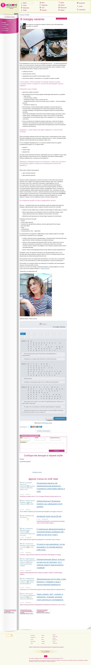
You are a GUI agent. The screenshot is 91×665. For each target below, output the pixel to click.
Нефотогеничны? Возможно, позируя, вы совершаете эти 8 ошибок (49, 504)
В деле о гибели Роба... (9, 612)
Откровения (5, 28)
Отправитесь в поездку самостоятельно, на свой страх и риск (40, 359)
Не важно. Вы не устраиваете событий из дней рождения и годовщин (42, 406)
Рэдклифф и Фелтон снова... (26, 613)
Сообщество (33, 637)
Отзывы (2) (27, 509)
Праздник (44, 10)
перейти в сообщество (26, 472)
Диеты (43, 2)
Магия (43, 639)
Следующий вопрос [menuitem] (60, 418)
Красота (62, 5)
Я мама (25, 10)
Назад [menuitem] (49, 418)
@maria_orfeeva (45, 268)
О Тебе (80, 6)
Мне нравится (24, 426)
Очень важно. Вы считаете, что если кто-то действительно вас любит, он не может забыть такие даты (42, 402)
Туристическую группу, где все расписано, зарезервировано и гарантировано (39, 354)
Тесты (43, 7)
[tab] (23, 334)
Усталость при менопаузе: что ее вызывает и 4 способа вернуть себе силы (51, 547)
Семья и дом (63, 7)
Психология (82, 3)
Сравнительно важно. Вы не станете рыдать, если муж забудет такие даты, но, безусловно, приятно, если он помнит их (43, 411)
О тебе (21, 494)
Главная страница (10, 16)
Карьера (62, 10)
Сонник (25, 5)
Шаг (22, 333)
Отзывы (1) (27, 494)
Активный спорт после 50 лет (49, 516)
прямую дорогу (28, 378)
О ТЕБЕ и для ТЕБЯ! (61, 18)
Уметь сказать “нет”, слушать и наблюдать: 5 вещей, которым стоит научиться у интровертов (50, 597)
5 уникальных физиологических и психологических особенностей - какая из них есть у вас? (51, 532)
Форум (24, 2)
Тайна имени (26, 7)
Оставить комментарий (43, 431)
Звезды (62, 2)
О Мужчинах (82, 9)
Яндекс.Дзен (48, 423)
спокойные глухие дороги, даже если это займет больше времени (41, 382)
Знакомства (44, 5)
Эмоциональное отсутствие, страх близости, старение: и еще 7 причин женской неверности (51, 582)
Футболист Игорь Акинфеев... (43, 612)
